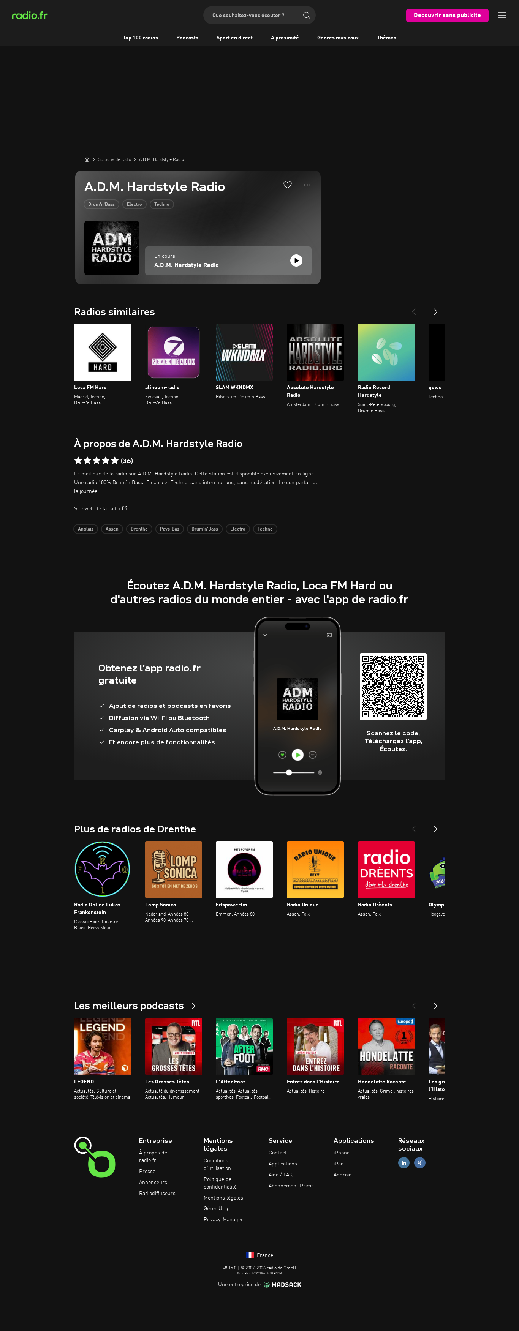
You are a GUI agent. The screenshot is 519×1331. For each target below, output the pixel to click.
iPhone (342, 1153)
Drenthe (139, 529)
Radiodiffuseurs (157, 1193)
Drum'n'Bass (101, 204)
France (264, 1255)
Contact (278, 1153)
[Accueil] (87, 159)
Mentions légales (223, 1198)
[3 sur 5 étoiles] (96, 460)
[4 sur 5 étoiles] (105, 460)
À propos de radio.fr (153, 1156)
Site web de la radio (97, 509)
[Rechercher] (306, 15)
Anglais (85, 529)
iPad (339, 1164)
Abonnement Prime (291, 1186)
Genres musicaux (338, 38)
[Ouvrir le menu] (502, 15)
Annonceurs (153, 1182)
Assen (112, 529)
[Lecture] (296, 260)
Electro (134, 204)
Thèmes (386, 38)
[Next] (436, 309)
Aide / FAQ (281, 1175)
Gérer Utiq (216, 1208)
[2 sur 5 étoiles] (87, 460)
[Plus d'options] (307, 184)
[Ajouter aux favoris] (288, 184)
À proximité (285, 38)
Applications (283, 1164)
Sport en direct (235, 38)
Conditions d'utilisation (217, 1164)
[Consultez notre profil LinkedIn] (404, 1163)
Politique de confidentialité (220, 1183)
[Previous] (414, 309)
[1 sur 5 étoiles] (78, 460)
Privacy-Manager (223, 1219)
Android (343, 1175)
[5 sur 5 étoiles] (114, 460)
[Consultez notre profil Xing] (420, 1163)
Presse (147, 1171)
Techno (161, 204)
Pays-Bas (169, 529)
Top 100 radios (140, 38)
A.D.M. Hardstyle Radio (186, 265)
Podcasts (187, 38)
